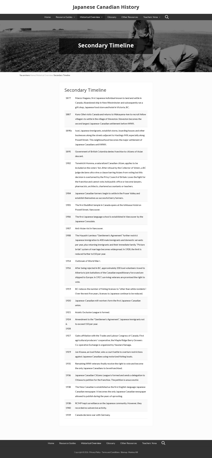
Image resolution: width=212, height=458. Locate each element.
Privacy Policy (95, 452)
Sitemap (124, 452)
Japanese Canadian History (106, 7)
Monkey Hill (133, 452)
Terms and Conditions (111, 452)
